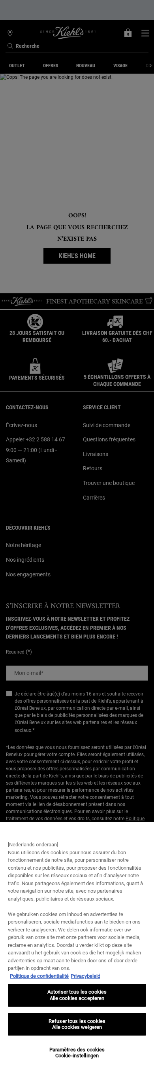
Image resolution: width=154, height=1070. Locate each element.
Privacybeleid (85, 976)
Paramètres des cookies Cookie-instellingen (77, 1053)
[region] (77, 946)
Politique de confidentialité (39, 976)
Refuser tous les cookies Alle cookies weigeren (77, 1024)
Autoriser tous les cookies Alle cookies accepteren (77, 995)
